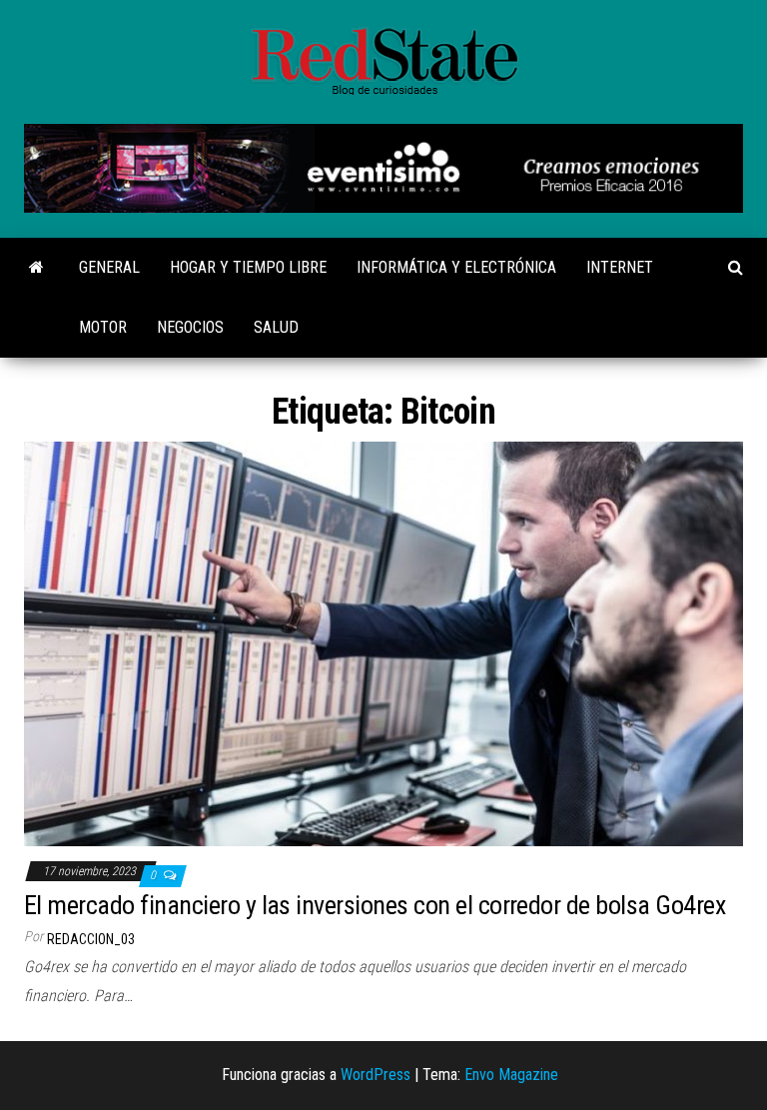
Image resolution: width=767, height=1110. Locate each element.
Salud (276, 327)
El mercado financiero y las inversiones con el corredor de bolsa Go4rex (374, 905)
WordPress (375, 1074)
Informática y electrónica (456, 267)
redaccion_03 (91, 939)
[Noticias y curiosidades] (36, 268)
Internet (619, 267)
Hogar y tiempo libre (248, 267)
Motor (103, 327)
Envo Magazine (511, 1074)
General (109, 267)
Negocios (190, 327)
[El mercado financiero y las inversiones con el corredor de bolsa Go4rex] (383, 642)
